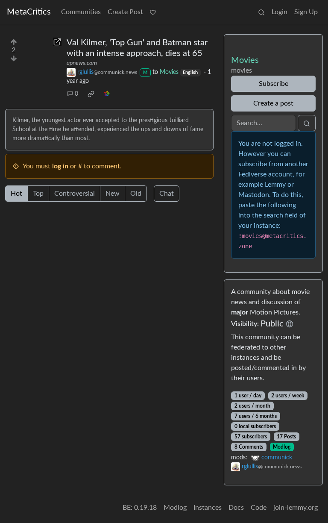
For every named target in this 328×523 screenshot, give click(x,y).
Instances (207, 507)
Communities (81, 12)
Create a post (273, 103)
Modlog (281, 447)
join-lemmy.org (295, 507)
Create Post (125, 12)
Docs (236, 507)
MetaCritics (29, 12)
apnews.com (82, 63)
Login (279, 12)
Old (135, 193)
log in (60, 166)
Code (258, 507)
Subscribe (273, 83)
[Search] (261, 12)
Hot (16, 193)
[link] (91, 94)
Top (38, 193)
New (112, 193)
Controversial (74, 193)
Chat (166, 193)
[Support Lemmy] (152, 12)
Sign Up (306, 12)
